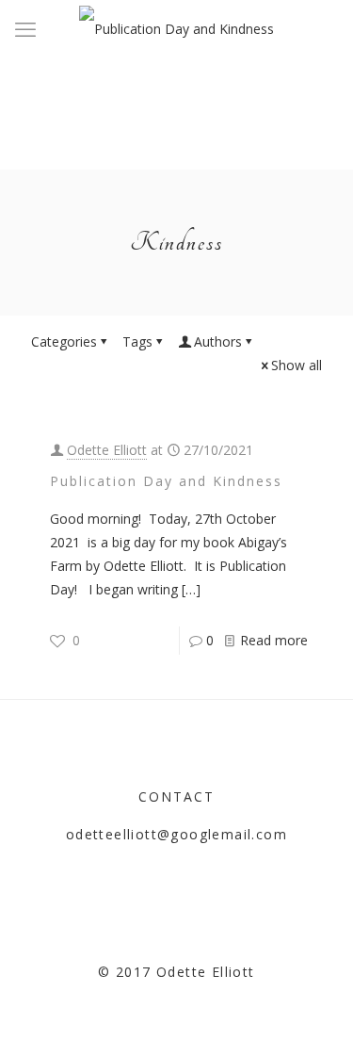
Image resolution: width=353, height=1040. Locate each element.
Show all (296, 365)
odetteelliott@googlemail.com (176, 834)
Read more (274, 640)
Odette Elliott (107, 450)
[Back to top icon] (314, 1001)
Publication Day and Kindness (166, 481)
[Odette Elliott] (176, 28)
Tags (137, 341)
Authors (218, 341)
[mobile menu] (25, 28)
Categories (64, 341)
